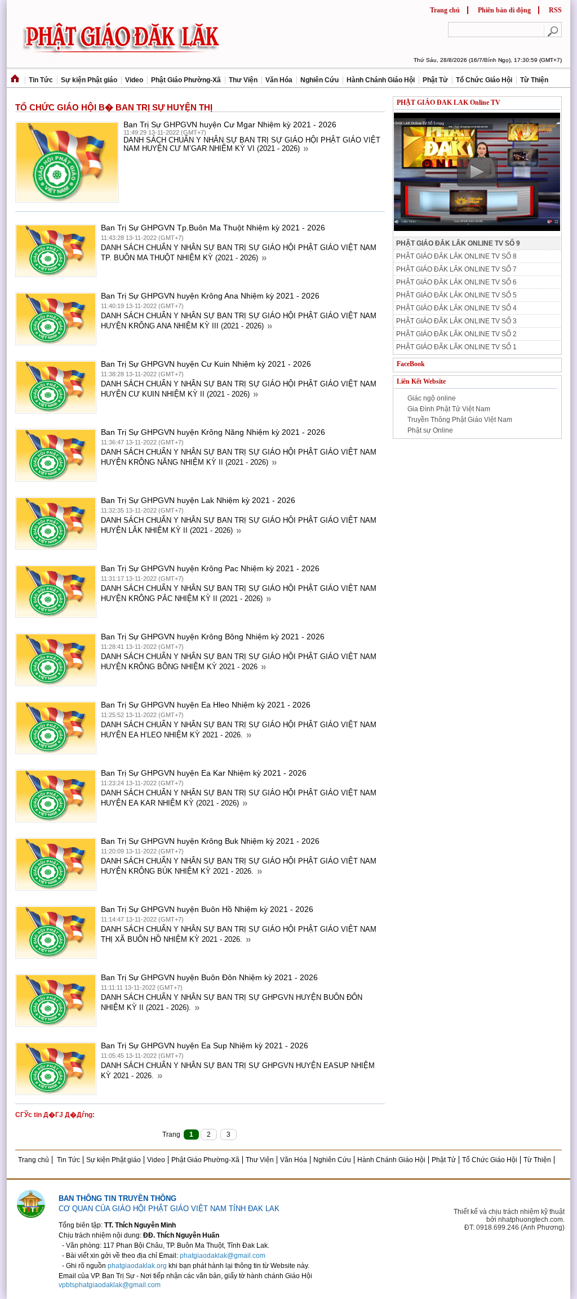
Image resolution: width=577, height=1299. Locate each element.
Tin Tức (41, 80)
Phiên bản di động (504, 10)
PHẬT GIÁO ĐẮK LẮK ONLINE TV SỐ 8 (456, 256)
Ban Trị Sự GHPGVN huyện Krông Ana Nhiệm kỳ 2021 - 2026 (210, 295)
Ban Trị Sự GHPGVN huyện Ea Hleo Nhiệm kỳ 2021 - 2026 (205, 704)
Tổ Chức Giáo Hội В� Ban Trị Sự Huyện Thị (113, 106)
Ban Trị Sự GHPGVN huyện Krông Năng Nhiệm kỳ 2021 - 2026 (213, 432)
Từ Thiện (534, 80)
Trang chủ (445, 10)
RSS (555, 10)
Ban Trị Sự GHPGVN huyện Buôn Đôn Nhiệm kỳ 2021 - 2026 (209, 977)
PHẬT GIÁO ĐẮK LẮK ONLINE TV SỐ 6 (456, 282)
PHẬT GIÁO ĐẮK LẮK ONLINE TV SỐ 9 (458, 243)
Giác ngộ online (431, 398)
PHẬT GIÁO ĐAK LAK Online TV (448, 102)
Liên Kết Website (421, 381)
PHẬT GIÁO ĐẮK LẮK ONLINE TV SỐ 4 (456, 308)
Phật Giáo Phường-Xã (186, 80)
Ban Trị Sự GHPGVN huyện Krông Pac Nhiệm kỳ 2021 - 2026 (210, 568)
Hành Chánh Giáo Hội (381, 80)
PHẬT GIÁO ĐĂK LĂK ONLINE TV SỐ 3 (456, 321)
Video (134, 80)
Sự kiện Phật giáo (89, 80)
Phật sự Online (430, 430)
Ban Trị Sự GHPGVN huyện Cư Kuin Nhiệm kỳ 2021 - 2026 (206, 363)
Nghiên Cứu (319, 80)
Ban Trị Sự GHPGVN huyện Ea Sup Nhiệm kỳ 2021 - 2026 (204, 1045)
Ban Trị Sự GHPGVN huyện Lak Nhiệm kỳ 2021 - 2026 (198, 500)
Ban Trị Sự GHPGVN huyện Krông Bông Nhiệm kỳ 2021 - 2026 (213, 636)
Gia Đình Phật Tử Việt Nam (448, 409)
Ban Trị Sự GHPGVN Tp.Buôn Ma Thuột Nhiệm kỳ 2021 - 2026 (213, 227)
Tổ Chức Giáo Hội (484, 80)
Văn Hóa (278, 80)
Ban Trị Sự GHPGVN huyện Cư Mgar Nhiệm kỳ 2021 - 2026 (229, 124)
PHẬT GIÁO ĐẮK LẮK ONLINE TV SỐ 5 (456, 295)
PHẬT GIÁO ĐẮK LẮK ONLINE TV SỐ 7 (456, 269)
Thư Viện (243, 80)
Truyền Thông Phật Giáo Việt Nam (459, 420)
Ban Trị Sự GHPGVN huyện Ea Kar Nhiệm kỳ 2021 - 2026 (204, 772)
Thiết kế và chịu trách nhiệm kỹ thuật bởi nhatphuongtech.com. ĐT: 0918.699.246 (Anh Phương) (509, 1219)
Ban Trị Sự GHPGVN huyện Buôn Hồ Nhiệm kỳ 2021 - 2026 (207, 909)
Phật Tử (435, 80)
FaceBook (411, 364)
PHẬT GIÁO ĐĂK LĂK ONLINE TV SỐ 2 (456, 334)
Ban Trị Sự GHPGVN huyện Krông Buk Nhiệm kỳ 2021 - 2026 (210, 841)
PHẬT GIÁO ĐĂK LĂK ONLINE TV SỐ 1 (456, 347)
